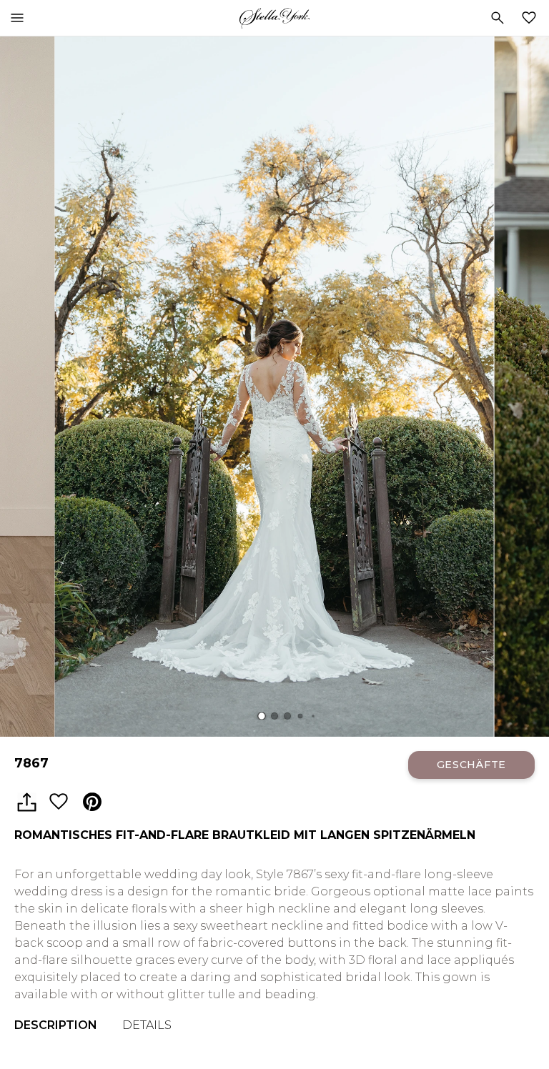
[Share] (26, 802)
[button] (261, 716)
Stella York (274, 18)
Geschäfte (471, 764)
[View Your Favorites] (531, 17)
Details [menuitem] (147, 1025)
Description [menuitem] (55, 1025)
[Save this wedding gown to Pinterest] (92, 802)
